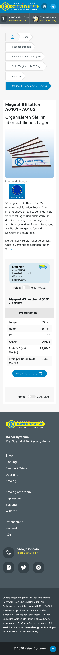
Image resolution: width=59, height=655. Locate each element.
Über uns (12, 474)
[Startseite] (10, 37)
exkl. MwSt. (38, 287)
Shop (26, 36)
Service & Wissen (17, 468)
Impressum (13, 498)
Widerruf (12, 511)
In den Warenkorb (26, 373)
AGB (8, 534)
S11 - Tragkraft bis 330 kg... (27, 66)
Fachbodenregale (21, 46)
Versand (11, 528)
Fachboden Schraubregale (26, 56)
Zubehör (16, 76)
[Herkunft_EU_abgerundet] (17, 191)
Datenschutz (14, 522)
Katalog (11, 481)
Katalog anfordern (18, 492)
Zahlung (11, 504)
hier (12, 249)
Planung (11, 462)
